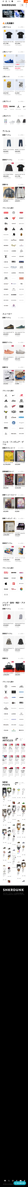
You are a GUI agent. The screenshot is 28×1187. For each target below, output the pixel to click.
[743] (18, 870)
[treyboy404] (4, 834)
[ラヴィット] (13, 789)
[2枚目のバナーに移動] (9, 16)
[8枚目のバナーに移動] (16, 16)
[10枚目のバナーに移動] (18, 16)
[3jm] (18, 807)
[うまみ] (13, 836)
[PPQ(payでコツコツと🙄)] (9, 856)
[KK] (9, 814)
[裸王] (4, 852)
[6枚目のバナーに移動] (14, 16)
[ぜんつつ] (18, 829)
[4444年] (4, 817)
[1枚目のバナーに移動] (8, 16)
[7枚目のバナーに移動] (15, 16)
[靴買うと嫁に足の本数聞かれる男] (13, 859)
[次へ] (26, 37)
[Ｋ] (18, 789)
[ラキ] (23, 846)
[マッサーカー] (9, 835)
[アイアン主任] (4, 871)
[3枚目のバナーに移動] (10, 16)
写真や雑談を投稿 (21, 1183)
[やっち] (4, 797)
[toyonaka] (23, 829)
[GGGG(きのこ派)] (18, 848)
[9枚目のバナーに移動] (17, 16)
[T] (23, 789)
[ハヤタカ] (9, 792)
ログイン (19, 1)
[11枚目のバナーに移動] (19, 16)
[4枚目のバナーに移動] (11, 16)
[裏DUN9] (13, 811)
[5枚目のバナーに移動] (12, 16)
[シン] (9, 868)
